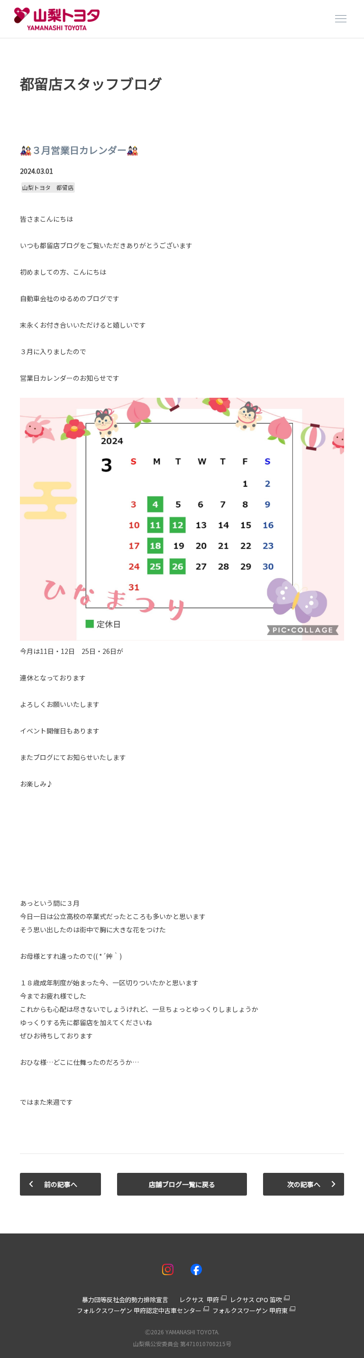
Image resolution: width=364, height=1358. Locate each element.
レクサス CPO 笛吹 (256, 1299)
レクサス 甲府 (199, 1299)
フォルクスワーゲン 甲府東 (250, 1310)
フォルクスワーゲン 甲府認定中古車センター (139, 1310)
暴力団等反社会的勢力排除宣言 (125, 1299)
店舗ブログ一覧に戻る (182, 1184)
